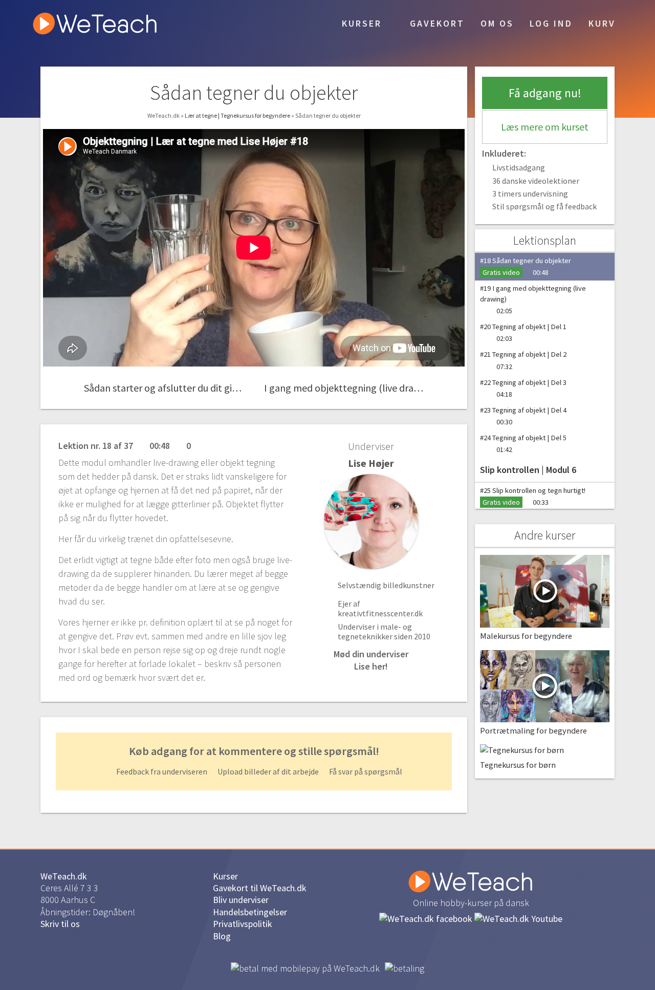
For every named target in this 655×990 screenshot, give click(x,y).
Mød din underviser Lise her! (371, 660)
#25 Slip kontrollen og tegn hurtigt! (532, 496)
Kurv (602, 23)
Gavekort (435, 23)
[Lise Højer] (371, 521)
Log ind (551, 23)
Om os (497, 23)
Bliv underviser (241, 900)
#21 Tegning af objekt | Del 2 (523, 360)
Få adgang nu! (545, 93)
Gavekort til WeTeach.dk (260, 888)
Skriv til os (60, 924)
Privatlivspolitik (242, 924)
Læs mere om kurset (544, 126)
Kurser (360, 23)
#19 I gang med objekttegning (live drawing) (533, 299)
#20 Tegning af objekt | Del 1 (523, 332)
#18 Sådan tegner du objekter (525, 266)
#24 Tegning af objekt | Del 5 (523, 443)
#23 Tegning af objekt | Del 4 (523, 415)
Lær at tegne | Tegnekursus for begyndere (238, 115)
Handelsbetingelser (250, 912)
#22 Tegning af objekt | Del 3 (523, 388)
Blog (222, 936)
